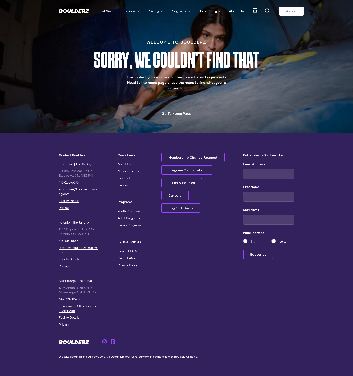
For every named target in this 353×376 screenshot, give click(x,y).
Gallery (123, 185)
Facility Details (69, 201)
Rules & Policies (181, 183)
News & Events (128, 171)
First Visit (105, 11)
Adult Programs (129, 218)
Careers (175, 195)
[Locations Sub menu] (139, 11)
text (283, 241)
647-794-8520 (69, 299)
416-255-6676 (69, 182)
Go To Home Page (176, 113)
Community (208, 11)
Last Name (251, 210)
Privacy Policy (128, 265)
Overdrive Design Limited (113, 356)
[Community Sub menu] (220, 11)
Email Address (254, 164)
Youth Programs (129, 211)
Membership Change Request (193, 157)
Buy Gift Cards (180, 208)
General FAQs (127, 251)
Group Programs (129, 225)
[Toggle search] (267, 11)
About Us (236, 11)
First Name (251, 187)
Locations (128, 11)
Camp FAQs (126, 258)
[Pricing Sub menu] (162, 11)
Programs (179, 11)
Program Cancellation (187, 170)
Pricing (153, 11)
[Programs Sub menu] (190, 11)
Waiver (291, 11)
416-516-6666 (68, 241)
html (254, 241)
